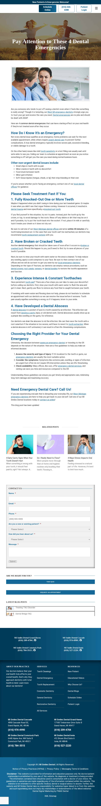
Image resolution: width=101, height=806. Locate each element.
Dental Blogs (73, 691)
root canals (29, 268)
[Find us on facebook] (35, 640)
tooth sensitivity (48, 151)
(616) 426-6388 (64, 8)
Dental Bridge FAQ (23, 614)
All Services (42, 711)
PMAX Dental (62, 791)
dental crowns (17, 268)
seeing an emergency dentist (52, 343)
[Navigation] (96, 8)
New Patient (73, 671)
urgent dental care (56, 140)
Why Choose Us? (75, 684)
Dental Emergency (45, 678)
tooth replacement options (33, 235)
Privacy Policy (53, 769)
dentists (18, 686)
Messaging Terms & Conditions (75, 769)
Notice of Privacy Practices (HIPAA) (28, 769)
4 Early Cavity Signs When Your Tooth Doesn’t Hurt (19, 459)
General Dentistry (44, 697)
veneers (38, 268)
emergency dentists (24, 357)
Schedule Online (43, 8)
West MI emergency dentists (60, 112)
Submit (13, 561)
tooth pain (29, 282)
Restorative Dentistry (46, 704)
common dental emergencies (33, 123)
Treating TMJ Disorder (25, 607)
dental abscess (19, 310)
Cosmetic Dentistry (45, 691)
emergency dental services (70, 366)
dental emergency (26, 245)
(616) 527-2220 (71, 650)
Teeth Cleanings (44, 671)
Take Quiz (50, 581)
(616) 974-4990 (71, 640)
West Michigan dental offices (46, 229)
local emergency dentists (69, 263)
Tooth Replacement (45, 684)
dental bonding (51, 268)
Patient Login (83, 8)
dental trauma (17, 209)
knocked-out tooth (52, 209)
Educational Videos (76, 678)
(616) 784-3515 (25, 650)
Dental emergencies (61, 115)
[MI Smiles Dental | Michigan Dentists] (12, 8)
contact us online (47, 400)
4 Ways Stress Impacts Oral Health (80, 459)
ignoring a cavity (28, 313)
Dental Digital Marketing (43, 791)
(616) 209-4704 (25, 640)
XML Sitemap (50, 796)
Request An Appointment (50, 592)
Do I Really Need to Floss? (48, 458)
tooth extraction (76, 324)
